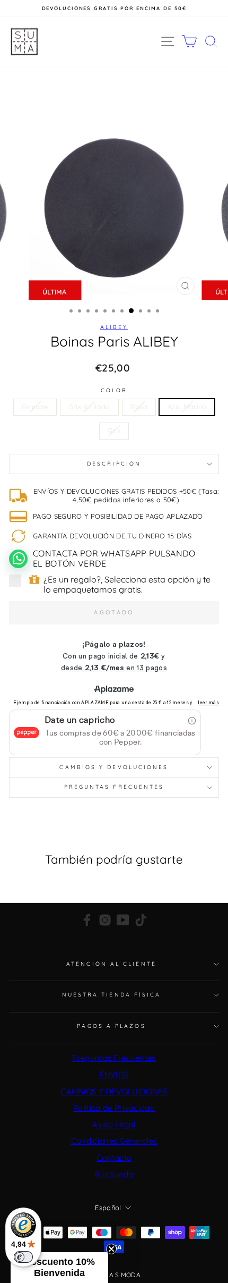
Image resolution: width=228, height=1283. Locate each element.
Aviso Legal (114, 1124)
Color (114, 390)
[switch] (23, 1257)
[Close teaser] (111, 1249)
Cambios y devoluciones (113, 767)
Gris (114, 430)
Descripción (114, 463)
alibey (114, 327)
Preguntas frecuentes (114, 786)
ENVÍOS (114, 1074)
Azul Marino (187, 406)
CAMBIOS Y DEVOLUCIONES (113, 1091)
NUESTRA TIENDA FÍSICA (111, 994)
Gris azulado (89, 406)
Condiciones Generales (114, 1141)
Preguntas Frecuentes (113, 1058)
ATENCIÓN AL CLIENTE (111, 963)
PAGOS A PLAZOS (111, 1026)
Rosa (138, 406)
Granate (35, 406)
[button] (59, 1267)
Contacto (114, 1158)
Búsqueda (114, 1174)
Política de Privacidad (114, 1108)
